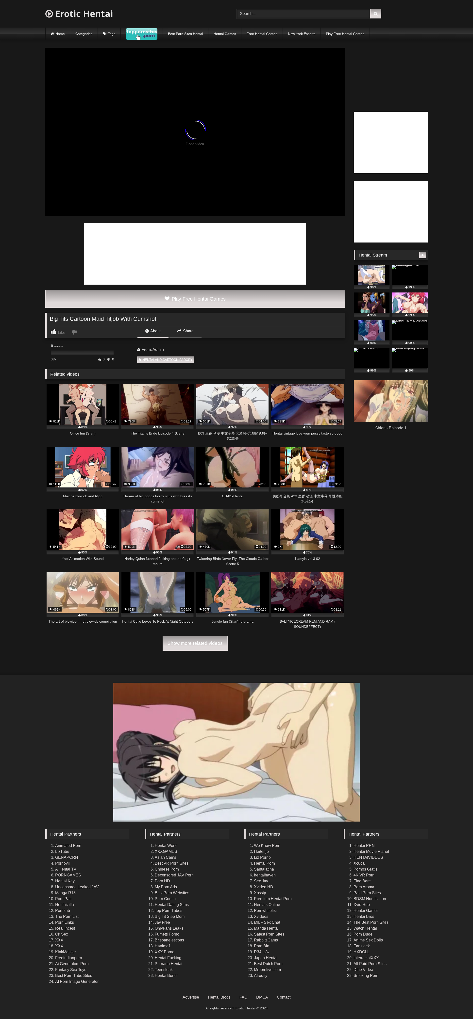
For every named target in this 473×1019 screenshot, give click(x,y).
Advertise (191, 997)
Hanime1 (163, 946)
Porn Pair (63, 899)
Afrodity (260, 975)
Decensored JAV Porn (174, 875)
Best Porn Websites (172, 893)
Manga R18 (65, 893)
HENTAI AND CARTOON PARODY (168, 360)
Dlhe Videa (363, 970)
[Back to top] (457, 1004)
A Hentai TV (65, 869)
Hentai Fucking (168, 958)
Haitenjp (261, 851)
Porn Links (64, 922)
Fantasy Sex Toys (70, 970)
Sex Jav (261, 881)
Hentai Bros (364, 916)
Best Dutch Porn (268, 964)
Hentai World (166, 845)
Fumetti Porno (167, 934)
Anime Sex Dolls (368, 940)
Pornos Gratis (365, 869)
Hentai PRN (364, 845)
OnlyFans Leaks (169, 928)
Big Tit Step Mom (170, 916)
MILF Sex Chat (267, 922)
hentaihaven (265, 875)
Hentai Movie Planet (371, 851)
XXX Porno (164, 952)
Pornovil (62, 863)
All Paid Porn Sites (370, 964)
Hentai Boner (166, 975)
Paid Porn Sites (367, 893)
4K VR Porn (364, 875)
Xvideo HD (263, 887)
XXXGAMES (166, 851)
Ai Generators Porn (72, 964)
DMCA (262, 997)
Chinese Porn (167, 869)
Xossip (260, 893)
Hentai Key (65, 881)
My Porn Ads (166, 887)
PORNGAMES (68, 875)
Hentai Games (225, 34)
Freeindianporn (68, 958)
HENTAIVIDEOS (368, 857)
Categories (83, 34)
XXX (59, 940)
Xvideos (261, 916)
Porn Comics (166, 899)
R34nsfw (262, 952)
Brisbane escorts (169, 940)
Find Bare (362, 881)
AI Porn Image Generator (77, 981)
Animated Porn (68, 845)
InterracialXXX (366, 958)
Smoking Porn (366, 975)
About (155, 331)
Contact (283, 997)
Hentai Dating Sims (172, 905)
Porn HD (162, 881)
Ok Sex (61, 934)
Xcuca (359, 863)
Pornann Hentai (168, 964)
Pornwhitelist (265, 910)
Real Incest (65, 928)
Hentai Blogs (219, 997)
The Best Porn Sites (371, 922)
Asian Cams (165, 857)
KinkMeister (65, 952)
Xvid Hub (362, 905)
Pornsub (62, 910)
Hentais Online (267, 905)
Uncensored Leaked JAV (77, 887)
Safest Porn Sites (269, 934)
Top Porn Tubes (168, 910)
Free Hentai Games (262, 34)
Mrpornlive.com (267, 970)
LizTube (62, 851)
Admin (158, 349)
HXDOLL (362, 952)
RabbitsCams (266, 940)
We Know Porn (267, 845)
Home (60, 34)
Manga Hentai (266, 928)
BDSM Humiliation (370, 899)
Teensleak (164, 970)
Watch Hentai (365, 928)
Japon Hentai (265, 958)
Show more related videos (195, 643)
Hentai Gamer (366, 910)
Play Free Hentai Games (345, 34)
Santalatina (264, 869)
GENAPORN (66, 857)
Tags (111, 34)
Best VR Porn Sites (171, 863)
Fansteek (362, 946)
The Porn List (67, 916)
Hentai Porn (264, 863)
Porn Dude (363, 934)
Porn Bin (261, 946)
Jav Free (162, 922)
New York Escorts (301, 34)
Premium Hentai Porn (273, 899)
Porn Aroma (364, 887)
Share (188, 331)
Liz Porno (262, 857)
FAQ (243, 997)
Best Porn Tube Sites (73, 975)
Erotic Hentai (83, 14)
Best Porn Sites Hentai (185, 34)
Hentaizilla (64, 905)
